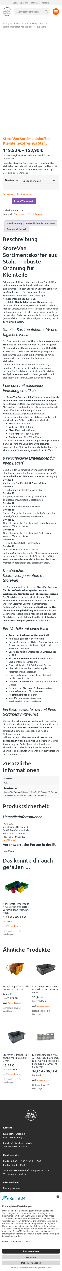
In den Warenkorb (23, 200)
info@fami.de (10, 839)
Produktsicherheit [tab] (17, 229)
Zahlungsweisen (11, 1188)
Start (5, 23)
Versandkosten (14, 926)
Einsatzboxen (11, 180)
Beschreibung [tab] (14, 223)
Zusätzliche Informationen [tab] (40, 223)
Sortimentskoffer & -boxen (23, 23)
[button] (56, 11)
